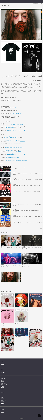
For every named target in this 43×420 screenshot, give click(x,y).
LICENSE (2, 403)
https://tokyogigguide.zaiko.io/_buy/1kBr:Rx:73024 (16, 130)
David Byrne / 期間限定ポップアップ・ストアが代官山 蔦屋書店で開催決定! (26, 185)
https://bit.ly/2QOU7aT (10, 150)
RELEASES (2, 363)
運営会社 (2, 386)
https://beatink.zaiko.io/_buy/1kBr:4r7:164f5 (12, 140)
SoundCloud (2, 412)
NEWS (5, 5)
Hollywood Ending (32, 307)
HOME (2, 5)
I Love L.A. (2, 323)
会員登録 (34, 3)
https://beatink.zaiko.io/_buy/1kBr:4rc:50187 (12, 153)
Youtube (2, 414)
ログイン (37, 3)
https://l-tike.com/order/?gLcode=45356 (11, 148)
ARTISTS (2, 364)
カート (40, 3)
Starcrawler (16, 323)
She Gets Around (17, 307)
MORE (41, 228)
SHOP (1, 377)
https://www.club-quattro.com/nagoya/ (12, 157)
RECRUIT (2, 404)
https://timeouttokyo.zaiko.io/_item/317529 (14, 131)
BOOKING (2, 398)
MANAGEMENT (3, 401)
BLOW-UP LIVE (3, 400)
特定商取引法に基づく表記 (5, 383)
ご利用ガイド (3, 378)
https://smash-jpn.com (17, 113)
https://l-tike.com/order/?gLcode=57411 (11, 137)
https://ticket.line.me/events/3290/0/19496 (13, 151)
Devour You (2, 307)
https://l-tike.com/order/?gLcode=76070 (11, 126)
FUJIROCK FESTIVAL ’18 (19, 336)
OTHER (2, 397)
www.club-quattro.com (20, 119)
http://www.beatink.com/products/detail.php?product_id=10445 (16, 160)
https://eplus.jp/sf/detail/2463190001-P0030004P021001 (15, 124)
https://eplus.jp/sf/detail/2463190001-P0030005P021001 (15, 136)
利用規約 (2, 387)
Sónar (2, 373)
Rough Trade (9, 5)
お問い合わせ (3, 392)
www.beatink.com (14, 107)
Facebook (2, 409)
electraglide (3, 372)
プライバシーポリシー (4, 384)
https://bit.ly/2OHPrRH (10, 127)
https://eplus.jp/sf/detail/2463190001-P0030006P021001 (15, 147)
